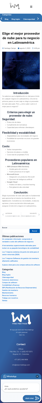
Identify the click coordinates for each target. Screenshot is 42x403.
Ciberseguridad (29, 19)
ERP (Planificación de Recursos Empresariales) (19, 288)
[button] (31, 7)
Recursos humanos (9, 295)
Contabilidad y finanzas (10, 285)
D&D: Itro (22, 335)
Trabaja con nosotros (10, 298)
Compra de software (9, 283)
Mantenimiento (7, 293)
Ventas (4, 301)
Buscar (4, 228)
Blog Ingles (16, 19)
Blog (6, 19)
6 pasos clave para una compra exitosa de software (21, 265)
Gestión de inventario (10, 290)
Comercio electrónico (10, 280)
